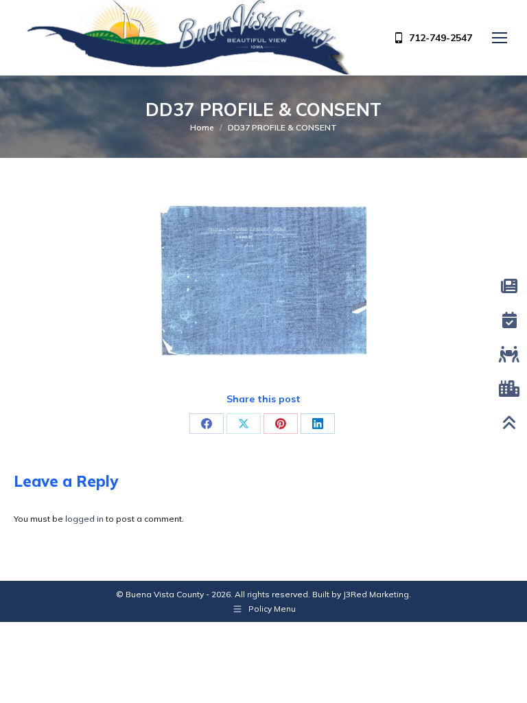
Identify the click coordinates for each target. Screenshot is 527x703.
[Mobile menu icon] (499, 37)
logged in (84, 519)
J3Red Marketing (376, 594)
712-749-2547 (440, 38)
